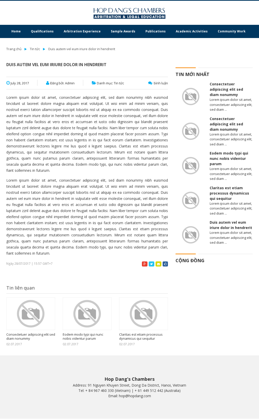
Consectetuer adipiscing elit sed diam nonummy (30, 336)
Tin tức (35, 49)
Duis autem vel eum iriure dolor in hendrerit (81, 49)
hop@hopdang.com (135, 395)
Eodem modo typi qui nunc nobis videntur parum (83, 336)
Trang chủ (13, 49)
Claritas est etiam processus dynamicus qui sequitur (141, 336)
